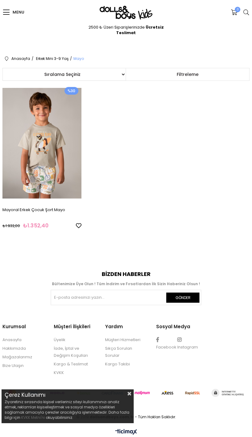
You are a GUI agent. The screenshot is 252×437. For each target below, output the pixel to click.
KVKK (59, 373)
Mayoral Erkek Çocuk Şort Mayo (33, 210)
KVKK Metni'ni (33, 417)
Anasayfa (12, 340)
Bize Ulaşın (13, 365)
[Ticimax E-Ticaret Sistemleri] (126, 432)
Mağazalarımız (17, 357)
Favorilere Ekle (78, 225)
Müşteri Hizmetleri (122, 340)
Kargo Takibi (117, 364)
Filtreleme (188, 74)
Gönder (183, 297)
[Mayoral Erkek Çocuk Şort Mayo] (41, 143)
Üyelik (59, 340)
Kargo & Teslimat (71, 364)
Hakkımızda (14, 348)
